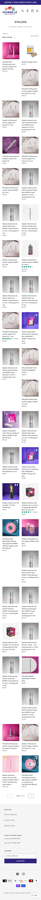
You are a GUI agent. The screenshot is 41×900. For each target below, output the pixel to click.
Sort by (5, 34)
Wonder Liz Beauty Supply (17, 893)
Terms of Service (10, 814)
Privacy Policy (9, 820)
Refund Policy (9, 826)
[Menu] (37, 10)
